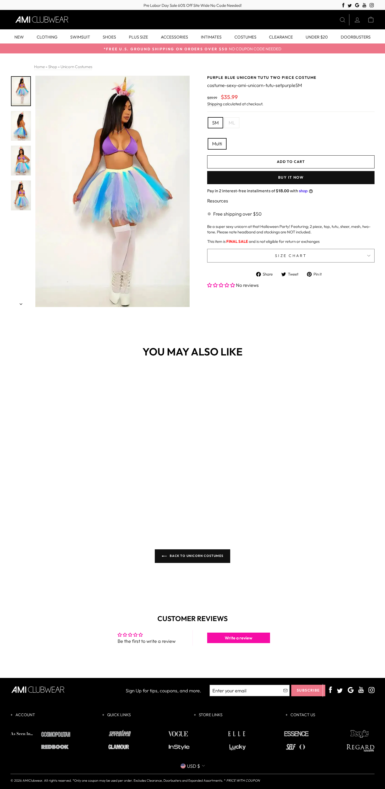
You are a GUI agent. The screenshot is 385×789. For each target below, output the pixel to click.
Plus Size (138, 37)
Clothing (47, 37)
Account (25, 714)
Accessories (174, 37)
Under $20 (317, 37)
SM (215, 123)
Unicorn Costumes (76, 66)
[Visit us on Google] (357, 5)
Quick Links (118, 714)
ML (232, 123)
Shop (52, 66)
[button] (221, 285)
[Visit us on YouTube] (364, 5)
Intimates (211, 37)
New (19, 37)
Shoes (109, 37)
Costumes (245, 37)
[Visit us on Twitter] (350, 6)
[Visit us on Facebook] (343, 5)
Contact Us (302, 714)
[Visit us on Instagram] (372, 5)
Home (39, 66)
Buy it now (291, 177)
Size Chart (291, 255)
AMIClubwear (32, 780)
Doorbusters (356, 37)
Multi (217, 144)
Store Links (210, 714)
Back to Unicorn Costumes (196, 556)
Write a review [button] (238, 637)
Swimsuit (80, 37)
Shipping (214, 103)
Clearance (281, 37)
